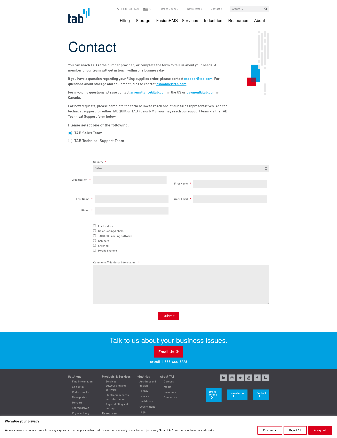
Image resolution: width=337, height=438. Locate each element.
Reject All (295, 430)
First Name (182, 183)
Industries (213, 20)
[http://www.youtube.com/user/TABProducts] (248, 377)
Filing (125, 20)
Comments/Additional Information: (116, 262)
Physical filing (80, 413)
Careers (169, 381)
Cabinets (103, 241)
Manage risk (79, 397)
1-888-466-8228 (130, 9)
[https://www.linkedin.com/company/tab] (223, 377)
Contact (215, 9)
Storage (143, 20)
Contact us (170, 397)
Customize (269, 430)
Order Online (168, 9)
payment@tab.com (201, 92)
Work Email (182, 199)
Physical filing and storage (117, 406)
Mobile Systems (108, 250)
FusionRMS (167, 20)
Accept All (320, 430)
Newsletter (193, 9)
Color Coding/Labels (110, 231)
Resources (238, 20)
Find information (82, 381)
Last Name (84, 199)
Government (147, 406)
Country (99, 162)
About (259, 20)
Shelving (103, 246)
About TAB (167, 376)
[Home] (82, 15)
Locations (170, 392)
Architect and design (147, 383)
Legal (142, 412)
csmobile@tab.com (171, 84)
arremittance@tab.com (148, 92)
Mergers (77, 402)
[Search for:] (249, 9)
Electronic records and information (117, 397)
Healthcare (146, 401)
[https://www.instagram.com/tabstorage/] (232, 377)
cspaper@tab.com (198, 79)
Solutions (74, 376)
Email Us (166, 352)
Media (167, 387)
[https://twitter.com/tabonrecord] (240, 377)
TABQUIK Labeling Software (115, 236)
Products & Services (116, 376)
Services (190, 20)
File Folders (105, 226)
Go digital (78, 387)
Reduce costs (80, 392)
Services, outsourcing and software (116, 385)
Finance (144, 396)
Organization (81, 179)
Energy (143, 391)
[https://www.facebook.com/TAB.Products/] (257, 377)
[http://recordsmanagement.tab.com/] (265, 377)
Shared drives (80, 408)
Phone (87, 210)
